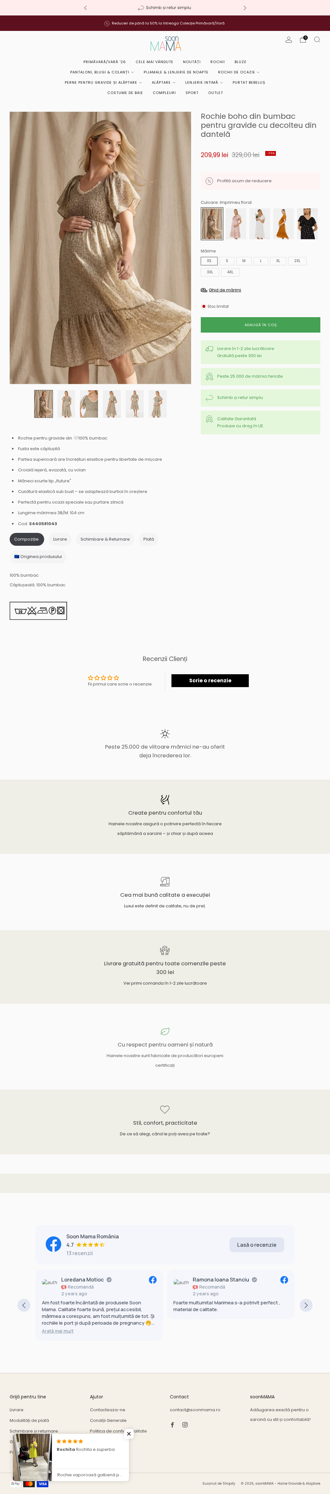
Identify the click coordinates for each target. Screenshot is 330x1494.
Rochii (217, 61)
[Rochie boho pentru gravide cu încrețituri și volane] (283, 223)
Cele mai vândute (154, 61)
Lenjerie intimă (201, 82)
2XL (297, 260)
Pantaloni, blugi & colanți (99, 72)
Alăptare (161, 82)
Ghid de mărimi (26, 1442)
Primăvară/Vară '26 (104, 61)
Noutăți (192, 61)
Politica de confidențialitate (118, 1431)
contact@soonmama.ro (195, 1410)
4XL (230, 272)
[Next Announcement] (245, 8)
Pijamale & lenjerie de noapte (176, 72)
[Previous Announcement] (85, 8)
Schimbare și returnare (34, 1431)
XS (209, 260)
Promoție (19, 1452)
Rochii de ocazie (236, 72)
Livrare (17, 1410)
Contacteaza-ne (107, 1410)
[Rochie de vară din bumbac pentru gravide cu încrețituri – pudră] (236, 223)
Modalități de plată (29, 1420)
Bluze (241, 61)
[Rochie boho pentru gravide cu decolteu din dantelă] (307, 223)
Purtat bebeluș (249, 82)
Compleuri (164, 92)
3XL (210, 272)
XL (278, 260)
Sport (192, 92)
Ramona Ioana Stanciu (89, 1279)
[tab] (27, 539)
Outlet (215, 92)
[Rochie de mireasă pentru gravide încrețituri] (259, 223)
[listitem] (165, 7)
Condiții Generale (108, 1420)
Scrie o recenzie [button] (210, 680)
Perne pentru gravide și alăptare (101, 82)
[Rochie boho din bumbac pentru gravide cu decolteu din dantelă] (212, 223)
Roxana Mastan (212, 1279)
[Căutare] (317, 39)
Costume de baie (125, 92)
